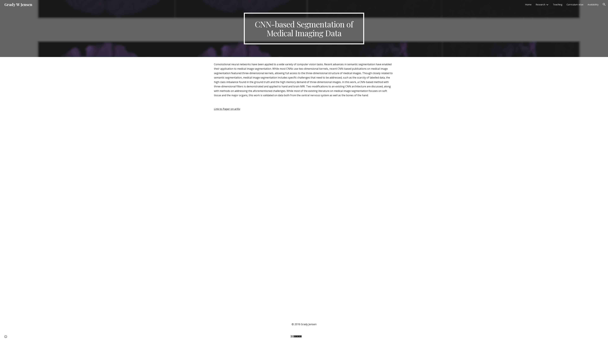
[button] (604, 4)
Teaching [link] (557, 4)
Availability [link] (593, 4)
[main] (304, 28)
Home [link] (528, 4)
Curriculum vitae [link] (575, 4)
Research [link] (540, 4)
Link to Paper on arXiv (227, 109)
